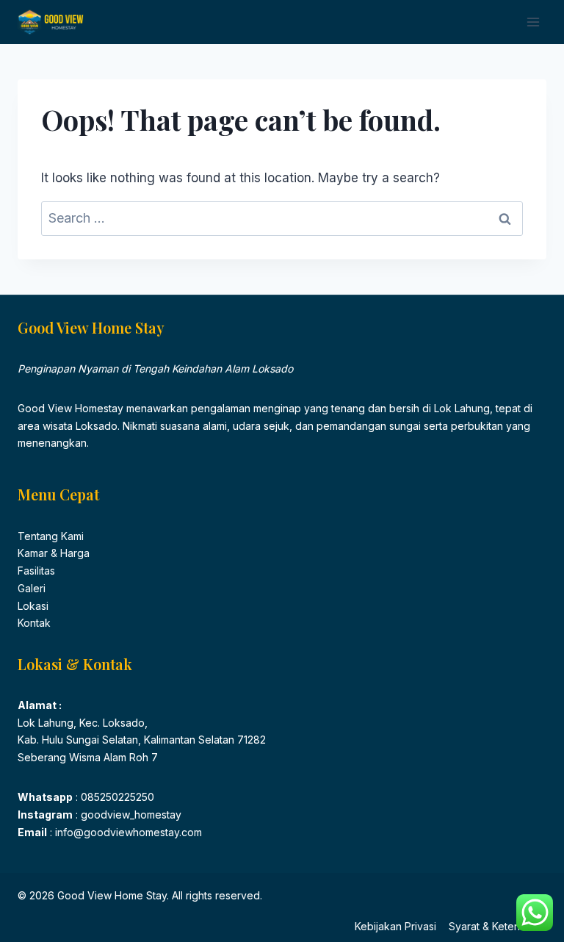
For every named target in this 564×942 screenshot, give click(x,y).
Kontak (34, 622)
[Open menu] (532, 21)
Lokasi (33, 606)
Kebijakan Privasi (395, 926)
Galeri (32, 588)
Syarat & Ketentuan (494, 926)
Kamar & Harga (54, 553)
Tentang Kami (51, 536)
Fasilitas (36, 570)
